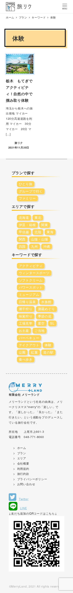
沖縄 (46, 246)
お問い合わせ (26, 484)
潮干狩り (25, 309)
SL (52, 323)
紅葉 (34, 352)
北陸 (37, 232)
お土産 (24, 330)
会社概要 (23, 463)
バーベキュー (29, 337)
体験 (48, 345)
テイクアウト (29, 345)
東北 (37, 217)
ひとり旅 (25, 184)
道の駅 (48, 352)
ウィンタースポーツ (34, 272)
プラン (21, 453)
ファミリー (27, 198)
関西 (22, 239)
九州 (34, 246)
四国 (22, 246)
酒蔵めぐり (46, 309)
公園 (22, 352)
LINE (23, 508)
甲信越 (24, 232)
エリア (21, 458)
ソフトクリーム (31, 280)
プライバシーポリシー (32, 479)
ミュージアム (29, 294)
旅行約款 (23, 474)
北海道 (24, 217)
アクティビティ (31, 265)
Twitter (24, 499)
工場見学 (25, 323)
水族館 (46, 301)
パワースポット (31, 287)
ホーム (21, 448)
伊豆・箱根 (27, 224)
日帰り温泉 (27, 301)
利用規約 (23, 469)
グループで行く (31, 191)
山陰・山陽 (39, 239)
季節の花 (45, 316)
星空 (41, 323)
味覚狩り (25, 316)
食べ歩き (25, 359)
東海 (50, 232)
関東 (44, 224)
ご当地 (39, 330)
